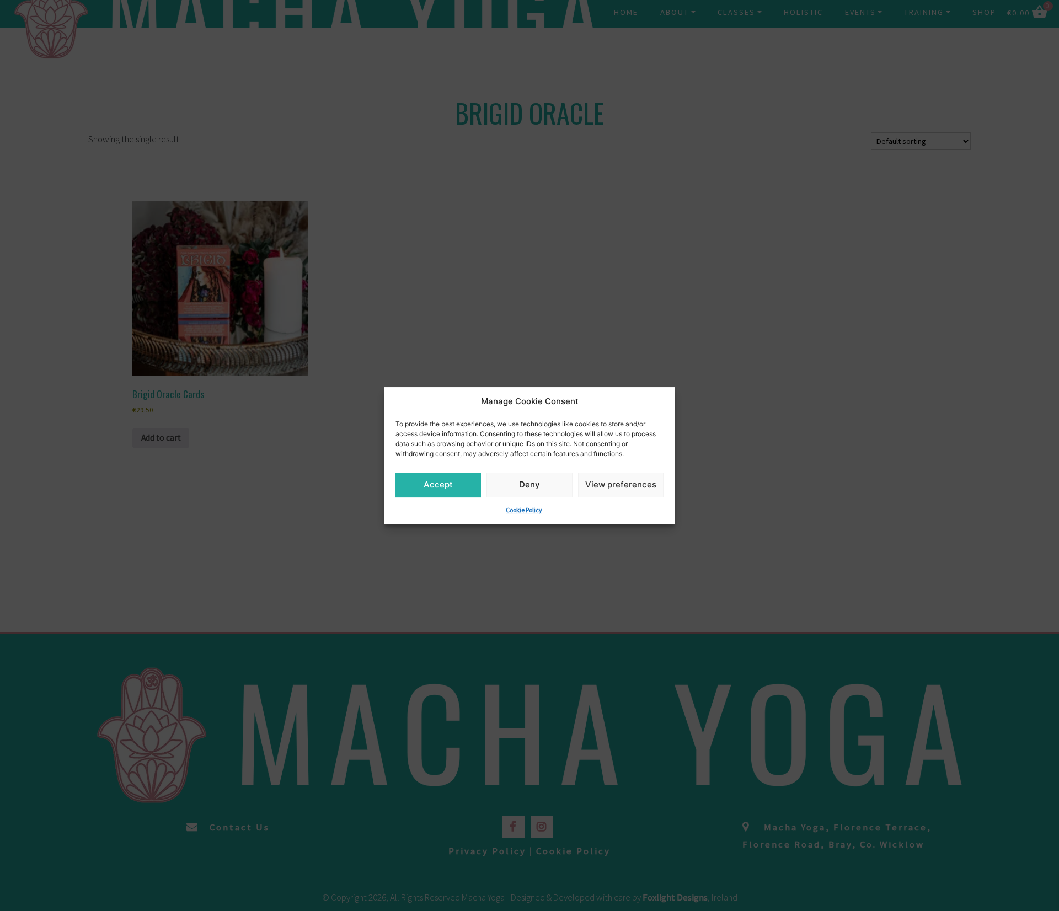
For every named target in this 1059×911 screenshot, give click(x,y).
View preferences (620, 484)
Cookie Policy (524, 510)
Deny (529, 484)
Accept (438, 484)
